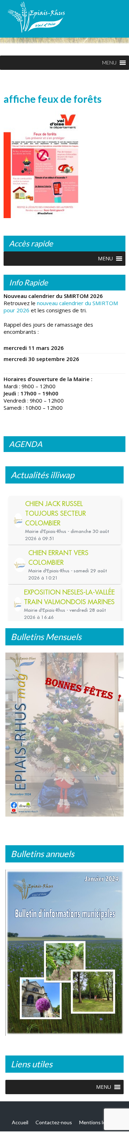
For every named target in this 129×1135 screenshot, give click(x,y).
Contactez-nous (53, 1122)
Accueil (20, 1122)
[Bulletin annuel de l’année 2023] (64, 953)
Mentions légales (98, 1122)
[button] (109, 63)
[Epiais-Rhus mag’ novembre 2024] (64, 735)
